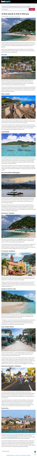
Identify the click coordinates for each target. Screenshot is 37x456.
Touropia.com (11, 455)
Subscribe (32, 9)
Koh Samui (21, 239)
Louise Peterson (5, 16)
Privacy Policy (23, 455)
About (19, 455)
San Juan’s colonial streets (12, 437)
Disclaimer (28, 455)
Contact (16, 455)
